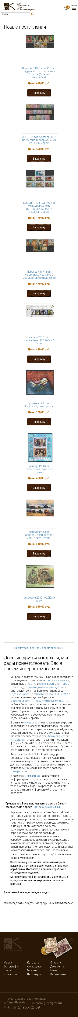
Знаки (7, 970)
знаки (52, 687)
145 (55, 633)
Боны (53, 970)
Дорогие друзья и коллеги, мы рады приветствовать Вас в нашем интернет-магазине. (36, 663)
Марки (8, 962)
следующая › (30, 640)
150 (57, 636)
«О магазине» (31, 775)
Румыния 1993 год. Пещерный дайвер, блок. (39, 405)
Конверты (33, 962)
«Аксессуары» (32, 722)
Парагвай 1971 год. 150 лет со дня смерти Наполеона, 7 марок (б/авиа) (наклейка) (39, 73)
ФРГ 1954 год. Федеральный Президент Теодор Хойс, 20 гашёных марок (39, 140)
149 (44, 636)
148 (30, 636)
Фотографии (12, 966)
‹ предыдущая (48, 629)
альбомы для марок (56, 736)
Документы (57, 966)
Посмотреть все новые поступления (37, 647)
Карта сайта (58, 974)
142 (15, 633)
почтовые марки (58, 680)
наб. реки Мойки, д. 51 (46, 806)
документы (30, 687)
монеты (43, 687)
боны (60, 687)
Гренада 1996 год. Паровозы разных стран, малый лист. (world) (39, 534)
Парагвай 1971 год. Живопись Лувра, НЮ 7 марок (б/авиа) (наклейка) (39, 274)
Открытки (56, 962)
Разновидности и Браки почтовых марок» (38, 700)
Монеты (32, 970)
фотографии (47, 683)
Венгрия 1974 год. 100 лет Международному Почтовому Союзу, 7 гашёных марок (39, 207)
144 (42, 633)
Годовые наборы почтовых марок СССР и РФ (38, 694)
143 (29, 633)
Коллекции (10, 974)
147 (17, 636)
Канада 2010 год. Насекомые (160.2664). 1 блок (39, 340)
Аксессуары (34, 966)
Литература (19, 771)
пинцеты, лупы (19, 739)
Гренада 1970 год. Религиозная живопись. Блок (39, 469)
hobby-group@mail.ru (49, 1003)
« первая (23, 629)
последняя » (55, 640)
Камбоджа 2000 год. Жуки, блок (39, 599)
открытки (31, 683)
